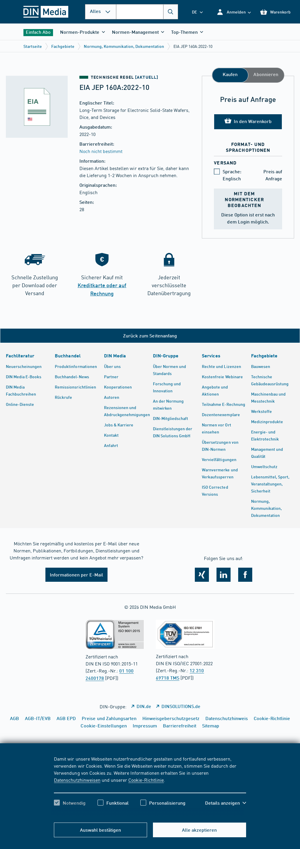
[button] (234, 12)
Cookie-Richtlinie (146, 779)
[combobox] (147, 11)
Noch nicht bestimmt (100, 151)
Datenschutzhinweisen (77, 779)
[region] (150, 786)
